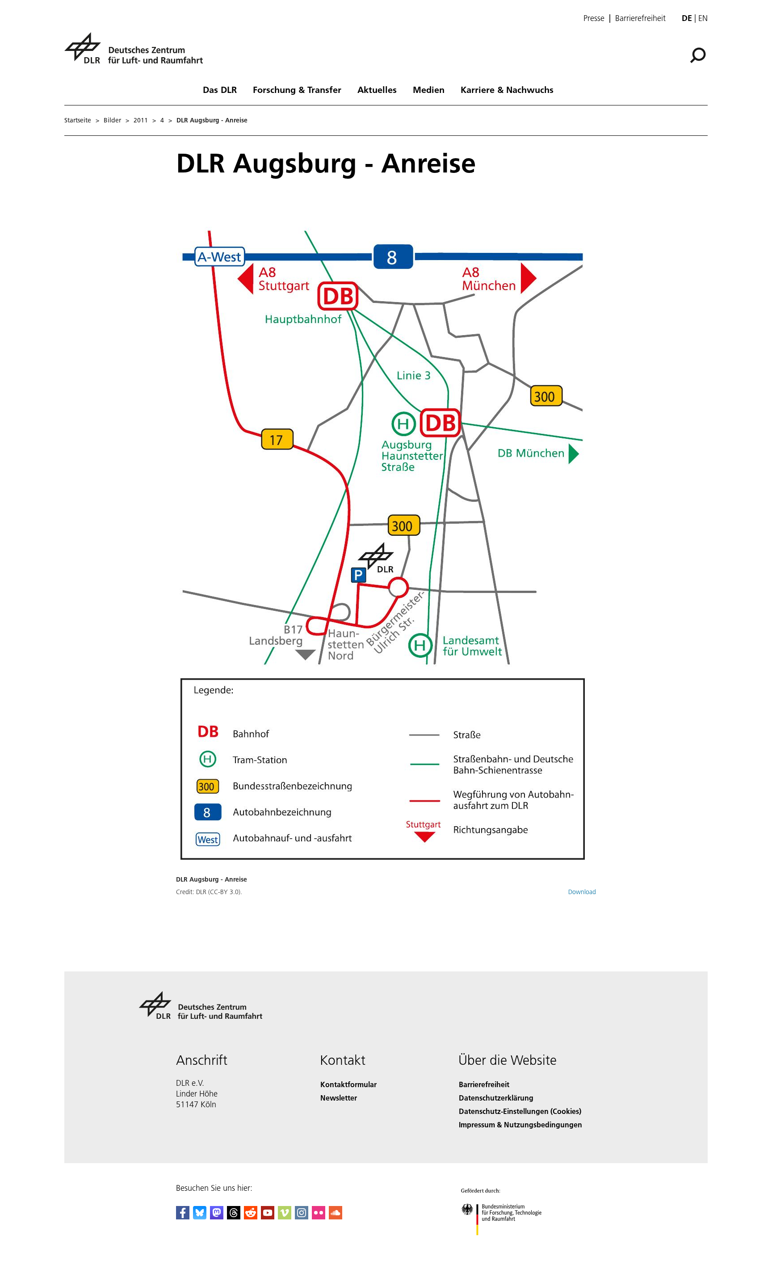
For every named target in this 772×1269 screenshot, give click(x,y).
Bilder (112, 120)
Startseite (77, 120)
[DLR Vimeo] (284, 1216)
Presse (593, 18)
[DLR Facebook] (182, 1216)
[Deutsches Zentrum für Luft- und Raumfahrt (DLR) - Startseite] (137, 53)
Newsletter (338, 1097)
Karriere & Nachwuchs (507, 89)
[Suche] (699, 54)
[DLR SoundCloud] (335, 1216)
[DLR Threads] (233, 1216)
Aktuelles (377, 89)
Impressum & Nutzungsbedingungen (520, 1124)
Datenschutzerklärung (496, 1097)
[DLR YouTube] (267, 1216)
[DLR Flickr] (318, 1216)
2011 (141, 120)
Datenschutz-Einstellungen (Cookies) (520, 1111)
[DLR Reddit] (250, 1216)
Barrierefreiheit (640, 18)
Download (582, 892)
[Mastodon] (216, 1216)
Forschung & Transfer (297, 89)
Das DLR (220, 89)
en (703, 18)
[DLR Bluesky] (199, 1216)
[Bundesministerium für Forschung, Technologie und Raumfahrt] (510, 1244)
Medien (429, 89)
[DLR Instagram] (301, 1216)
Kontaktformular (348, 1084)
